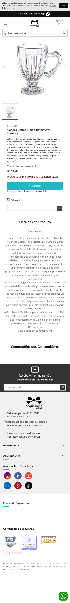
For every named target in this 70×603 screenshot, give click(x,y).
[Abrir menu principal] (5, 23)
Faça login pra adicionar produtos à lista (27, 191)
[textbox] (35, 33)
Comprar (36, 186)
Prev (4, 68)
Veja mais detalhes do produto (20, 166)
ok (63, 5)
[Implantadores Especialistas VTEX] (29, 578)
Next (65, 68)
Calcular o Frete (35, 199)
